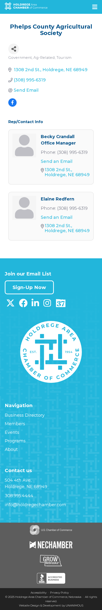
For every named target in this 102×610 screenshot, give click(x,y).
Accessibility (38, 592)
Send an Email (56, 161)
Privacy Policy (59, 592)
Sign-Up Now (29, 287)
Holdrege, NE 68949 (26, 486)
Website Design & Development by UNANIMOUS (51, 605)
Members (15, 423)
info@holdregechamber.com (35, 504)
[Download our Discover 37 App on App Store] (60, 304)
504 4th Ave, (18, 480)
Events (12, 432)
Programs (15, 441)
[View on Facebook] (12, 105)
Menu (94, 7)
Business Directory (25, 415)
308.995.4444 (19, 495)
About (11, 449)
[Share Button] (13, 49)
